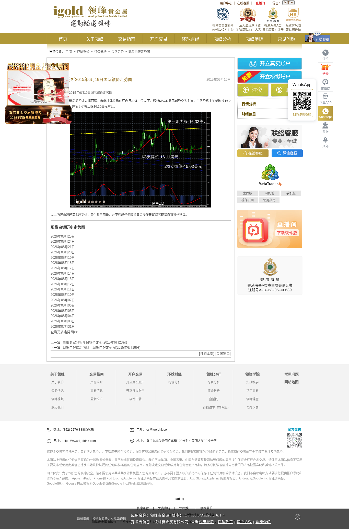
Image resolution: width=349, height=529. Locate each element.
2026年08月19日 (63, 258)
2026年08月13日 (63, 279)
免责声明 (164, 508)
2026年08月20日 (63, 252)
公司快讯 (57, 391)
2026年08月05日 (63, 311)
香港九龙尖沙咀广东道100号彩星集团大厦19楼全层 (181, 441)
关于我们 (57, 382)
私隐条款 (143, 508)
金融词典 (252, 407)
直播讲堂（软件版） (216, 407)
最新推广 (96, 399)
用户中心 (226, 3)
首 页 (68, 52)
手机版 (291, 193)
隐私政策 (225, 522)
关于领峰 (94, 39)
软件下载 (135, 399)
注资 (257, 90)
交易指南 (126, 39)
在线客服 (243, 3)
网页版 (269, 193)
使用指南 (269, 200)
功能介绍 (263, 522)
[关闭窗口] (223, 354)
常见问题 (286, 39)
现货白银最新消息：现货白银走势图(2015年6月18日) (101, 347)
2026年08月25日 (63, 236)
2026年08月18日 (63, 263)
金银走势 (117, 52)
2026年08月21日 (63, 247)
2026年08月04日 (63, 316)
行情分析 (100, 52)
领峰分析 (222, 39)
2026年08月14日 (63, 273)
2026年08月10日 (63, 295)
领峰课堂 (252, 399)
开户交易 (158, 39)
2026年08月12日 (63, 284)
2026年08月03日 (63, 321)
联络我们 (57, 407)
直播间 (260, 3)
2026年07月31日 (63, 326)
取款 (290, 90)
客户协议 (244, 522)
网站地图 (291, 382)
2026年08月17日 (63, 268)
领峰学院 (254, 39)
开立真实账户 (275, 63)
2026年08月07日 (63, 300)
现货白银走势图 (139, 52)
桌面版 (247, 193)
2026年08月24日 (63, 241)
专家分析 (213, 382)
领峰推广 (185, 508)
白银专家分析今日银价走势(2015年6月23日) (95, 342)
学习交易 (252, 391)
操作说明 (247, 200)
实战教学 (252, 382)
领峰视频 (57, 399)
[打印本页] (206, 354)
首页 (63, 39)
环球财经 (190, 39)
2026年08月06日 (63, 305)
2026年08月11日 (63, 289)
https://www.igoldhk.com (79, 441)
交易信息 (96, 391)
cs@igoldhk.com (157, 429)
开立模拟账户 (275, 77)
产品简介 (96, 382)
